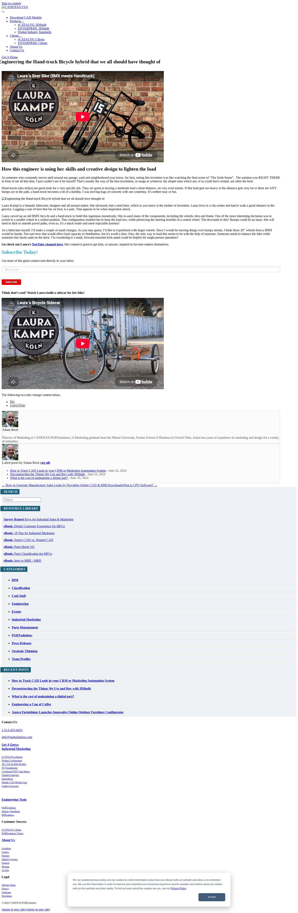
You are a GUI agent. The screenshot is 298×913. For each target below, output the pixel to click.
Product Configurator (12, 760)
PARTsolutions (22, 635)
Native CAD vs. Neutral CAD (28, 540)
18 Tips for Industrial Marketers (29, 533)
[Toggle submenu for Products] (22, 22)
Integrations (7, 778)
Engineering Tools (14, 799)
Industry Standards (11, 811)
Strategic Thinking (25, 651)
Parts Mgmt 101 (19, 547)
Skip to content (11, 3)
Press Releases (21, 643)
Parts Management (25, 627)
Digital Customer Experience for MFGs (34, 526)
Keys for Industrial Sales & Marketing (38, 519)
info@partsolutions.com (17, 737)
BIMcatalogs (8, 815)
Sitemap (5, 866)
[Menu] (3, 11)
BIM (15, 580)
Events (16, 611)
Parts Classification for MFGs (28, 553)
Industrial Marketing (26, 619)
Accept (211, 897)
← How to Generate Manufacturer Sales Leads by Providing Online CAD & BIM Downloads (62, 485)
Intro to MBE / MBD (22, 560)
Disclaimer (7, 896)
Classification (21, 588)
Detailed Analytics (10, 775)
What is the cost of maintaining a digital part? (39, 478)
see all (45, 462)
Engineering (20, 603)
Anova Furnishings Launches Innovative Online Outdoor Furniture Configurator (68, 712)
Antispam (6, 892)
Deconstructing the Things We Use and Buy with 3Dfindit (47, 474)
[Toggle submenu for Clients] (20, 36)
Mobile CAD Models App (14, 782)
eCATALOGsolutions (12, 757)
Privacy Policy (178, 888)
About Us (8, 840)
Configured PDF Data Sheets (16, 771)
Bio (12, 401)
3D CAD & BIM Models (14, 764)
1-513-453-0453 (12, 730)
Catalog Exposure (10, 786)
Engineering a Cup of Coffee (31, 704)
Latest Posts (17, 405)
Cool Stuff (19, 596)
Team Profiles (21, 659)
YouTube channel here (47, 244)
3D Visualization (10, 767)
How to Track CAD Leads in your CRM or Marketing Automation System (58, 470)
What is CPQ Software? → (139, 485)
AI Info (5, 870)
